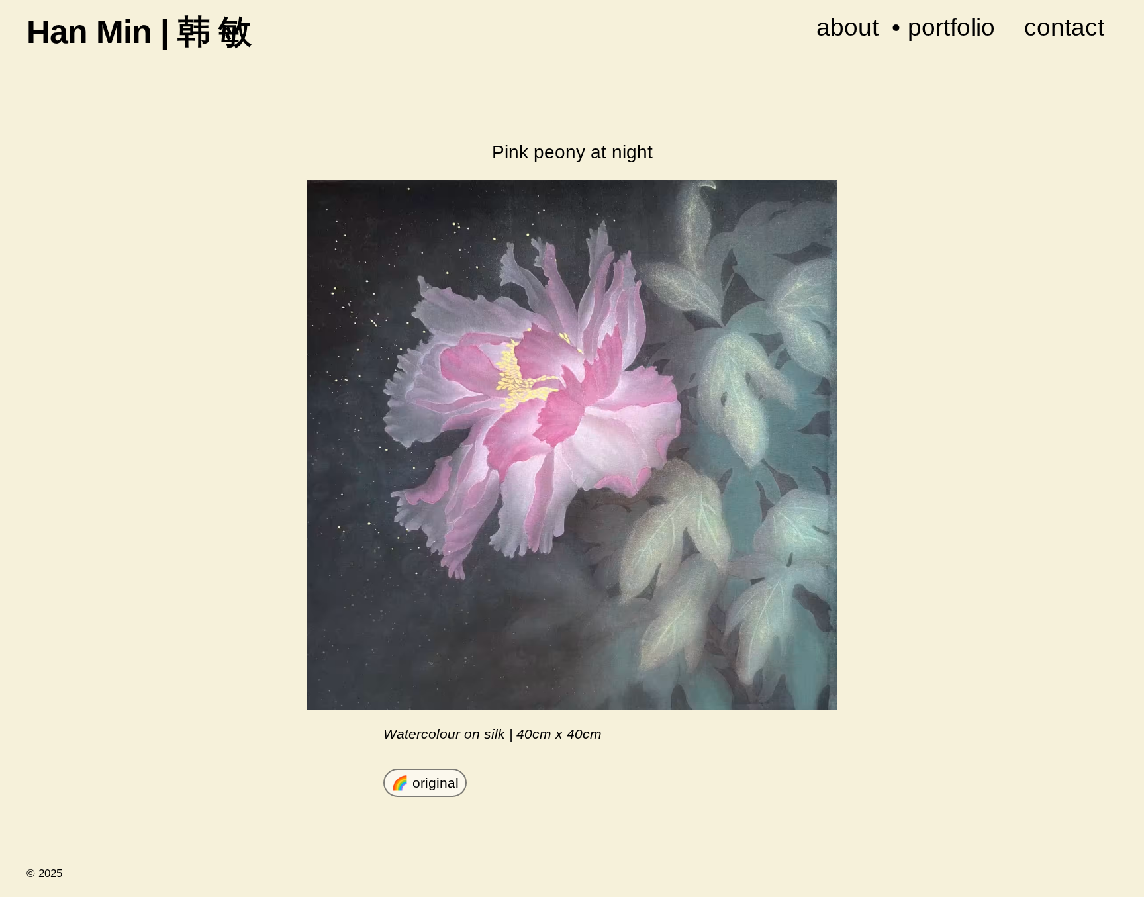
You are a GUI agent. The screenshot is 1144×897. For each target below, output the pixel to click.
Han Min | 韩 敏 (138, 31)
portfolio (951, 27)
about (847, 27)
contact (1064, 27)
